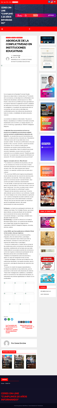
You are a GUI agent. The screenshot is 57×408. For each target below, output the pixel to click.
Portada (13, 37)
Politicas (8, 37)
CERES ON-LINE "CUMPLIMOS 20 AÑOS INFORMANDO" (14, 396)
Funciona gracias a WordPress (21, 405)
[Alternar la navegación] (29, 29)
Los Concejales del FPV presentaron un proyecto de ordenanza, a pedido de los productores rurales (12, 329)
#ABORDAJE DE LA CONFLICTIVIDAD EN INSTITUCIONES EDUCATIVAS (21, 60)
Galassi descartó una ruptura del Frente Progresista (26, 327)
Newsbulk (33, 405)
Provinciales (19, 37)
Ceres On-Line (16, 55)
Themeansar (40, 405)
